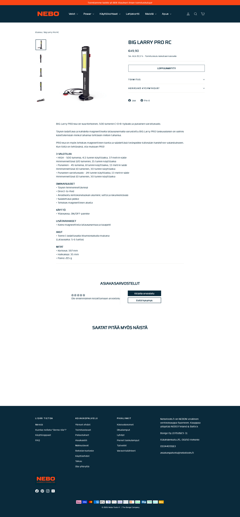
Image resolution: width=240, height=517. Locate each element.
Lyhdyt (121, 434)
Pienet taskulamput (128, 440)
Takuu (78, 461)
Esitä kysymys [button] (144, 300)
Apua (165, 13)
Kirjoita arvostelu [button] (144, 293)
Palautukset (82, 434)
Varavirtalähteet (126, 450)
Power (87, 13)
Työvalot (122, 445)
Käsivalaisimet (125, 424)
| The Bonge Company (130, 507)
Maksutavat (82, 445)
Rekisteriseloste (84, 450)
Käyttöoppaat (43, 434)
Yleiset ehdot (83, 424)
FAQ (37, 440)
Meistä (149, 13)
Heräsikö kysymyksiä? (144, 88)
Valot (72, 13)
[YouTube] (53, 491)
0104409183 (168, 446)
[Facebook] (37, 491)
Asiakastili (81, 440)
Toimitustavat (83, 429)
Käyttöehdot (82, 455)
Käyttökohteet (109, 13)
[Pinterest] (42, 491)
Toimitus (134, 79)
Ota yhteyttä (82, 466)
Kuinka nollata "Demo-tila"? (50, 429)
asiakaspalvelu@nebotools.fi (177, 452)
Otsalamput (123, 429)
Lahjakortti (133, 13)
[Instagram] (47, 491)
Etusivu (38, 32)
